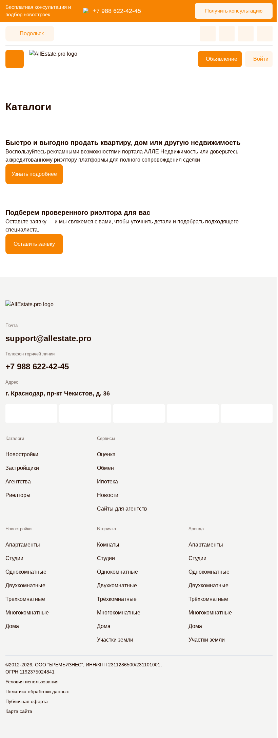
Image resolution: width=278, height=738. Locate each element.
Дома (12, 626)
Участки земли (115, 640)
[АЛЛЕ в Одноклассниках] (193, 413)
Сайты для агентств (122, 509)
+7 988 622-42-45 (117, 10)
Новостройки (21, 454)
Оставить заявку (34, 244)
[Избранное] (208, 33)
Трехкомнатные (25, 599)
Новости (107, 495)
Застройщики (22, 468)
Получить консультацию (233, 11)
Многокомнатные (27, 612)
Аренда (196, 528)
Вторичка (106, 528)
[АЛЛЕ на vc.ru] (31, 413)
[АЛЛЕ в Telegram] (247, 413)
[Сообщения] (246, 33)
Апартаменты (22, 545)
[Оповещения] (265, 33)
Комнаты (108, 545)
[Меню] (14, 59)
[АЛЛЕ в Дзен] (85, 413)
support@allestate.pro (48, 338)
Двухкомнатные (25, 585)
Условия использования (32, 681)
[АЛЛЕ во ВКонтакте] (139, 413)
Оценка (106, 454)
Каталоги (14, 438)
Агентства (18, 481)
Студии (14, 558)
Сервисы (106, 438)
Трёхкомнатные (117, 599)
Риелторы (18, 495)
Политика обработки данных (37, 691)
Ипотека (107, 481)
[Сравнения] (227, 33)
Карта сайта (18, 711)
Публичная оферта (26, 701)
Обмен (105, 468)
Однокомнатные (25, 572)
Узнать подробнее (34, 174)
